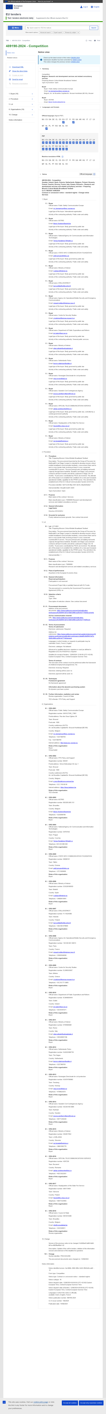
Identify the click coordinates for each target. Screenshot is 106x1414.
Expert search (58, 32)
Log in (85, 7)
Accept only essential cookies (91, 1403)
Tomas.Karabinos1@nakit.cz (63, 241)
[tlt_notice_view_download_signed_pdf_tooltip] (63, 122)
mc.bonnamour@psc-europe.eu (58, 91)
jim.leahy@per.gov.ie (60, 333)
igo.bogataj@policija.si (60, 441)
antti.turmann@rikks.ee (61, 256)
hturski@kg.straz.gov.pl (61, 426)
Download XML (18, 67)
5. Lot (11, 104)
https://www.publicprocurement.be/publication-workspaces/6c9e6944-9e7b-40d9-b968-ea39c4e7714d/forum (69, 619)
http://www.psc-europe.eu (69, 743)
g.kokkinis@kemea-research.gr (64, 318)
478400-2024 (75, 62)
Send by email (17, 79)
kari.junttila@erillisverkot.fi (62, 286)
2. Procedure (13, 99)
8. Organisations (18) (16, 109)
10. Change (13, 115)
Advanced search (45, 32)
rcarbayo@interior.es (60, 271)
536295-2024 (75, 58)
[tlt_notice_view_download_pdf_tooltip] (43, 142)
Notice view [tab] (11, 53)
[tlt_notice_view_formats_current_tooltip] (94, 174)
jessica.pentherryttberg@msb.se (64, 394)
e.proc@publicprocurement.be (63, 781)
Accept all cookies (70, 1403)
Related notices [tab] (12, 58)
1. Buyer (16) (13, 94)
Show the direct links (19, 71)
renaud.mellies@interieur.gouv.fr (64, 303)
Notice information (15, 120)
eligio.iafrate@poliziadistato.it (63, 348)
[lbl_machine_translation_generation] (62, 157)
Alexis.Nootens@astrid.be (56, 102)
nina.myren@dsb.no (60, 378)
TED (7, 40)
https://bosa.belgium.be (68, 787)
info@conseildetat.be (60, 1225)
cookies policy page (40, 1402)
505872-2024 (77, 60)
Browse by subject (71, 32)
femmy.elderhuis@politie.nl (62, 363)
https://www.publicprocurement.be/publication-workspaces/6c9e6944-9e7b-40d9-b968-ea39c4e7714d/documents (71, 611)
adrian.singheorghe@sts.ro (62, 409)
